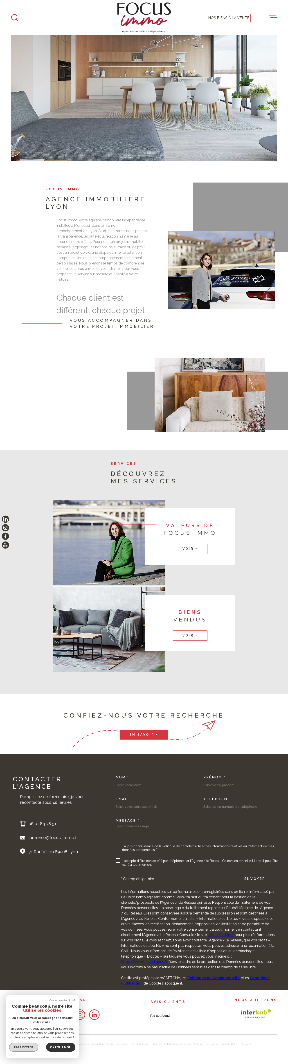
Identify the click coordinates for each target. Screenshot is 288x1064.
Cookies (246, 1044)
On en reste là (60, 1000)
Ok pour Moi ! (61, 1047)
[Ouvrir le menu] (273, 18)
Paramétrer (23, 1047)
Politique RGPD (229, 1044)
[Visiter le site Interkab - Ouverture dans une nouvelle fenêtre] (256, 1013)
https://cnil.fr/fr (221, 935)
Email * (124, 799)
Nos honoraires (139, 1044)
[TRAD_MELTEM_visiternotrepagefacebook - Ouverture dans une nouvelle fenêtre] (5, 536)
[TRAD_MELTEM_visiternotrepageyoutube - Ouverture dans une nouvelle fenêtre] (5, 545)
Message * (127, 820)
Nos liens (211, 1044)
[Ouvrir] (15, 18)
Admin (198, 1044)
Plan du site (159, 1044)
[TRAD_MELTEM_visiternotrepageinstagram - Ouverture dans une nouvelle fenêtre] (5, 527)
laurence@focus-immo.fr (53, 837)
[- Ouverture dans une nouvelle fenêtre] (79, 1014)
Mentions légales (180, 1044)
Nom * (122, 777)
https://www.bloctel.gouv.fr (144, 962)
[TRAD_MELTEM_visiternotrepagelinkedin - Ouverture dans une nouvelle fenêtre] (5, 519)
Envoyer (254, 879)
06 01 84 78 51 (42, 823)
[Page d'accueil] (144, 17)
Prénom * (214, 777)
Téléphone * (218, 799)
